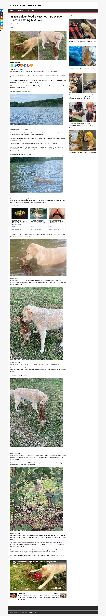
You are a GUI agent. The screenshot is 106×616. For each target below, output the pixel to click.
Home (11, 10)
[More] (31, 65)
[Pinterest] (28, 65)
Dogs (29, 24)
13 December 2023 (17, 24)
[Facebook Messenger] (1, 24)
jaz (24, 24)
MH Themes (33, 612)
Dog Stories (30, 10)
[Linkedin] (24, 65)
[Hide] (0, 30)
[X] (18, 65)
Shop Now (20, 10)
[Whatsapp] (12, 65)
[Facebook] (15, 65)
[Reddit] (21, 65)
